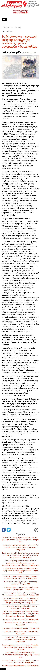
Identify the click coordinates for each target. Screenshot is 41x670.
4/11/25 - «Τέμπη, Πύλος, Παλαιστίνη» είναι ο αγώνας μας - (20, 607)
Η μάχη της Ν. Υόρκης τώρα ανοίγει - (20, 619)
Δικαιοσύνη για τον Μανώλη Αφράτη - (20, 628)
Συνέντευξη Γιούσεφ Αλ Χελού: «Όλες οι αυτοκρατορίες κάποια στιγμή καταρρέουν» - (21, 639)
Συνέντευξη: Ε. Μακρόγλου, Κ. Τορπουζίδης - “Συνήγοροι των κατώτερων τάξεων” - (20, 594)
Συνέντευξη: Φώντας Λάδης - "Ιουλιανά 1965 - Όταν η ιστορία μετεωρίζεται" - (20, 661)
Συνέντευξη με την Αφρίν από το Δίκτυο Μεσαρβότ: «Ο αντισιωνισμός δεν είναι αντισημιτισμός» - (20, 647)
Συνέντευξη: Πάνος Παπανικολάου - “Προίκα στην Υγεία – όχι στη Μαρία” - (20, 588)
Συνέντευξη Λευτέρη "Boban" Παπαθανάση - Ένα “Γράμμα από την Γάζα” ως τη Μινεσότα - (20, 570)
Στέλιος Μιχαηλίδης (12, 52)
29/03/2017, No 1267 (29, 52)
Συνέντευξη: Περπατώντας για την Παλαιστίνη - (20, 624)
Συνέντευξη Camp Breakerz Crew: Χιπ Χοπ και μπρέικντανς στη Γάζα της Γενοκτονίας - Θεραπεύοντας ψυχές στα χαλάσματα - (20, 563)
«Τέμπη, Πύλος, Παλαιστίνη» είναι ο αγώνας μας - (20, 633)
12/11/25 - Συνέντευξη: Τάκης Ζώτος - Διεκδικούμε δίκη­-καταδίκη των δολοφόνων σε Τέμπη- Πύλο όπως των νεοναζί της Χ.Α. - (20, 600)
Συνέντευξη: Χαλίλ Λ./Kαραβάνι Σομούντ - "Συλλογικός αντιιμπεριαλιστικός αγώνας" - (20, 655)
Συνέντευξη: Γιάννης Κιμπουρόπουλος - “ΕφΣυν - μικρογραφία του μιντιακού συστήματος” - (20, 540)
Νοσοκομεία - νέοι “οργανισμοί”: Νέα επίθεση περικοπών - (20, 583)
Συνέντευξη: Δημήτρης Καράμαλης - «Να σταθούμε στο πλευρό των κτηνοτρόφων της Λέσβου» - (20, 547)
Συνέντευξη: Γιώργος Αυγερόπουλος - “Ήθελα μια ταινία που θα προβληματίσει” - (20, 577)
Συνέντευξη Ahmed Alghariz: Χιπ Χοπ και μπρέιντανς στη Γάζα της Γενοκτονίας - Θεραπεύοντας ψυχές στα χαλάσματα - (20, 555)
